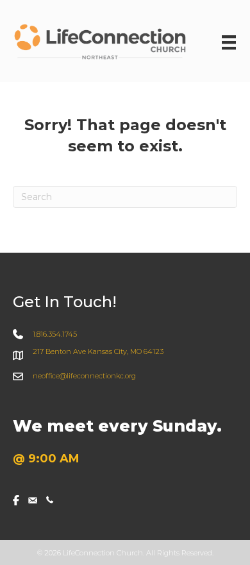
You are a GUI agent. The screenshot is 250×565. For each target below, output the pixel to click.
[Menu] (229, 42)
